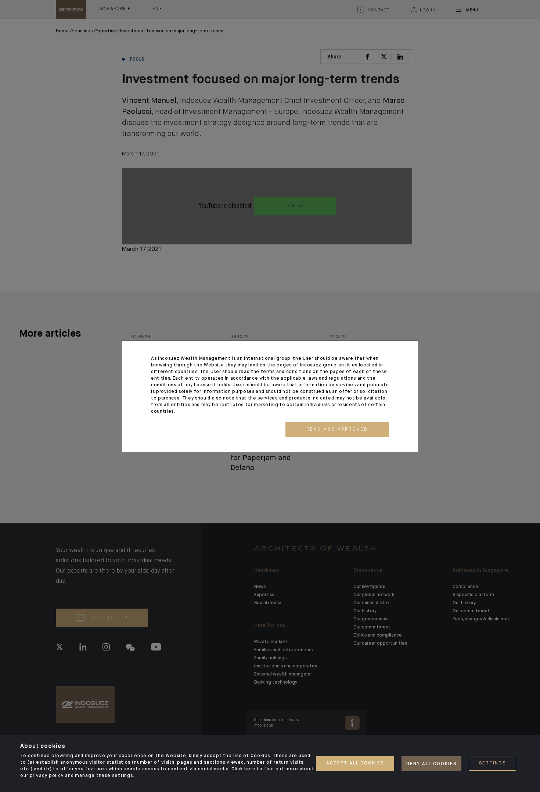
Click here (243, 769)
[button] (337, 429)
